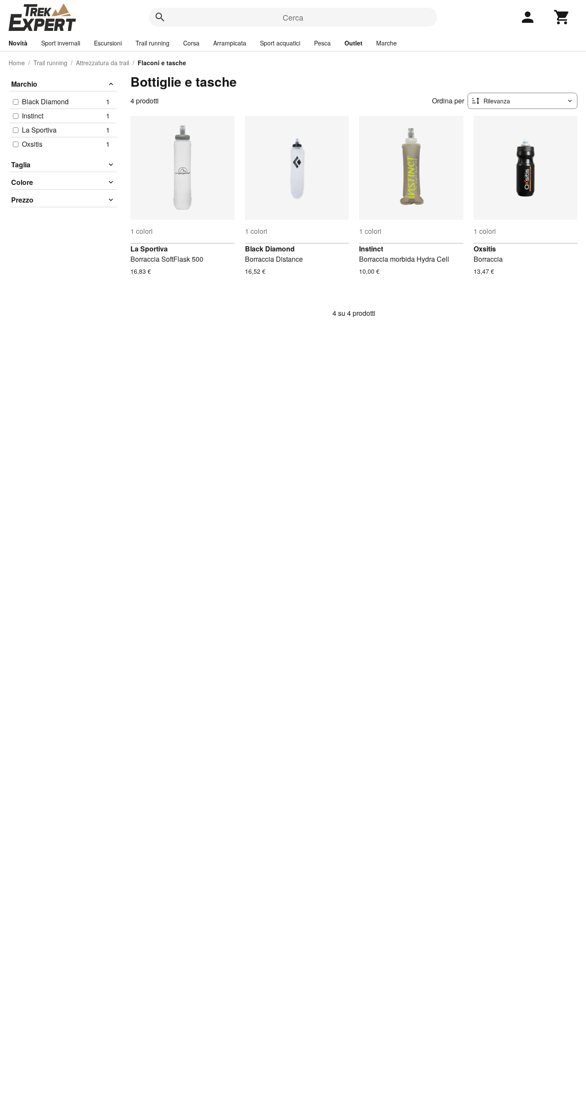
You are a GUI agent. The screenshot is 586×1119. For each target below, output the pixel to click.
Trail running (152, 43)
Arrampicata (229, 43)
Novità (18, 43)
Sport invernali (60, 43)
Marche (386, 43)
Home (17, 62)
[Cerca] (160, 17)
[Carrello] (562, 17)
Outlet (353, 43)
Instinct (371, 249)
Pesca (322, 43)
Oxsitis (485, 249)
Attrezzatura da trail (102, 62)
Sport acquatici (280, 43)
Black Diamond (270, 249)
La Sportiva (149, 249)
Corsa (191, 43)
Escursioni (108, 43)
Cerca (293, 17)
